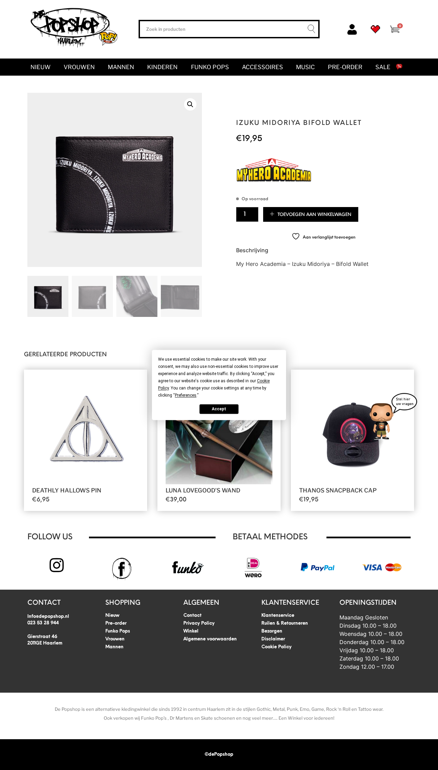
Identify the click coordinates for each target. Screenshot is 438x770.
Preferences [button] (185, 395)
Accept (219, 409)
